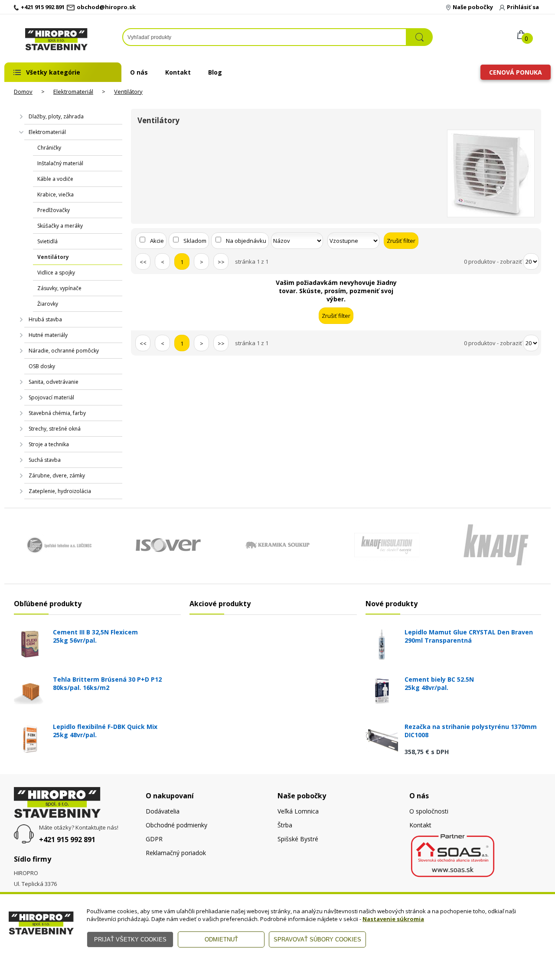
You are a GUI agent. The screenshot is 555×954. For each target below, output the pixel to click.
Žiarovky (47, 303)
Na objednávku (246, 241)
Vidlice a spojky (56, 272)
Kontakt (178, 72)
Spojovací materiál (51, 397)
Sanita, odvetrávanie (53, 382)
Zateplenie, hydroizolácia (60, 491)
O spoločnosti (428, 811)
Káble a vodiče (55, 179)
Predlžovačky (53, 210)
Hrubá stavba (45, 319)
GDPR (154, 839)
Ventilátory (128, 91)
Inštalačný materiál (60, 163)
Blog (215, 72)
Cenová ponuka (515, 72)
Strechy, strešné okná (55, 428)
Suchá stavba (45, 460)
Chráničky (49, 147)
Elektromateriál (73, 91)
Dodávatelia (163, 811)
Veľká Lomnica (298, 811)
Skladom (194, 241)
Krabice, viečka (55, 194)
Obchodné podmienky (176, 825)
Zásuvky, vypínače (59, 288)
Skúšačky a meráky (60, 225)
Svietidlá (47, 241)
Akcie (157, 241)
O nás (139, 72)
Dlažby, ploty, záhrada (56, 116)
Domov (23, 91)
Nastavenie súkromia (393, 919)
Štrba (285, 825)
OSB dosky (42, 366)
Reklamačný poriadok (176, 853)
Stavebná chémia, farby (57, 413)
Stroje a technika (49, 444)
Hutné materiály (48, 335)
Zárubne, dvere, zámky (57, 475)
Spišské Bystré (298, 839)
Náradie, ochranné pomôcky (64, 350)
